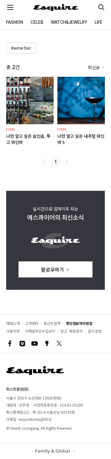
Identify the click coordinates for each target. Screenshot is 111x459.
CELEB (37, 22)
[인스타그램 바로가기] (22, 343)
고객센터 (32, 323)
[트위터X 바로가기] (59, 343)
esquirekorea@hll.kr (35, 419)
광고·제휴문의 (71, 331)
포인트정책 (51, 323)
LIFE (98, 22)
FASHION (14, 22)
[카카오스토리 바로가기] (47, 343)
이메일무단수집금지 (40, 331)
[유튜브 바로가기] (34, 343)
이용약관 (13, 331)
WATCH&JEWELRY (69, 22)
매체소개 (13, 323)
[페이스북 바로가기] (10, 343)
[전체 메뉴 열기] (10, 7)
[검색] (101, 7)
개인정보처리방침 (79, 323)
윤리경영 (94, 331)
